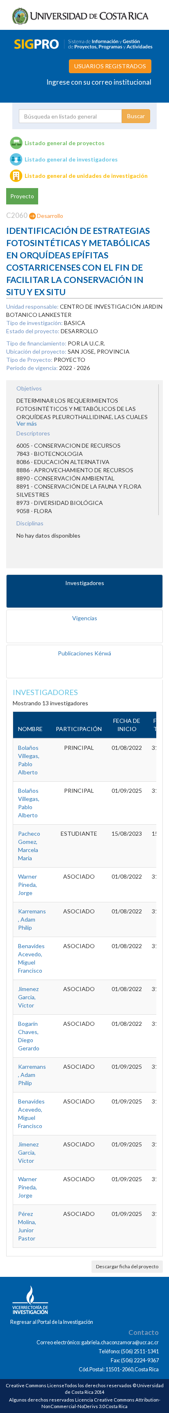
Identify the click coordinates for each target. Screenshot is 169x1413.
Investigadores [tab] (84, 582)
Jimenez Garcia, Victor (28, 997)
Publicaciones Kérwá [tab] (84, 653)
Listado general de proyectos (65, 142)
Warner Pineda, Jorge (27, 884)
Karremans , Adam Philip (32, 919)
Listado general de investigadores (71, 159)
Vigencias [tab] (84, 618)
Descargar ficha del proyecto (127, 1266)
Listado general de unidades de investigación (86, 175)
